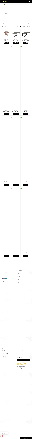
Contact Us (6, 42)
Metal (5, 15)
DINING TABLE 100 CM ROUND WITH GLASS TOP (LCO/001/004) (25, 111)
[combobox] (4, 26)
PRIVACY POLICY (4, 356)
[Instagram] (4, 278)
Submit (23, 360)
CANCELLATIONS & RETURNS (6, 353)
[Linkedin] (6, 278)
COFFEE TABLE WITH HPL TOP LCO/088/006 (16, 40)
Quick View (6, 36)
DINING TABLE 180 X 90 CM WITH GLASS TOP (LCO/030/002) (25, 253)
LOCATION (18, 282)
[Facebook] (2, 278)
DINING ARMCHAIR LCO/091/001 (6, 111)
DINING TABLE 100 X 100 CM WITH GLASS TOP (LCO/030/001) (25, 182)
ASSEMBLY (3, 350)
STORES (18, 279)
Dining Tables (6, 39)
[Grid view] (17, 26)
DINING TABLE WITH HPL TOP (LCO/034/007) (16, 111)
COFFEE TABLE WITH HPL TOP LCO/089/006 (25, 40)
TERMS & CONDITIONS (5, 357)
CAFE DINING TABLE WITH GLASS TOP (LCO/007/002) (6, 40)
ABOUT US (18, 269)
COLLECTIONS (19, 273)
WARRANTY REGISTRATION (6, 354)
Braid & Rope (6, 13)
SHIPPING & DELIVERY (5, 351)
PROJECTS (18, 276)
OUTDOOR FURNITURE (20, 270)
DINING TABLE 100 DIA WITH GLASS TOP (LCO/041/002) (6, 182)
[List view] (21, 26)
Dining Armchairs (6, 110)
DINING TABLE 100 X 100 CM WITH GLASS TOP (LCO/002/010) (16, 182)
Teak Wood (6, 18)
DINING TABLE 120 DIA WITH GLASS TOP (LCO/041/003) (6, 253)
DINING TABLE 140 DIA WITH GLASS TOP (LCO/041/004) (16, 253)
